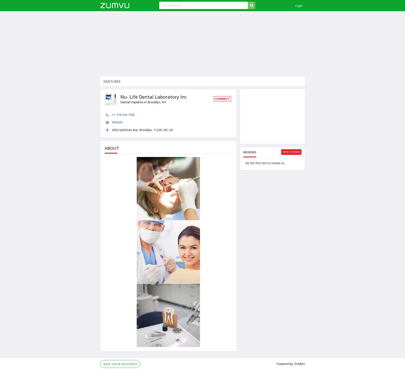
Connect (222, 99)
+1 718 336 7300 (123, 115)
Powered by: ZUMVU (291, 364)
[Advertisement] (202, 43)
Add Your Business (120, 364)
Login (298, 6)
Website (117, 122)
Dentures (112, 81)
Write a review (291, 152)
